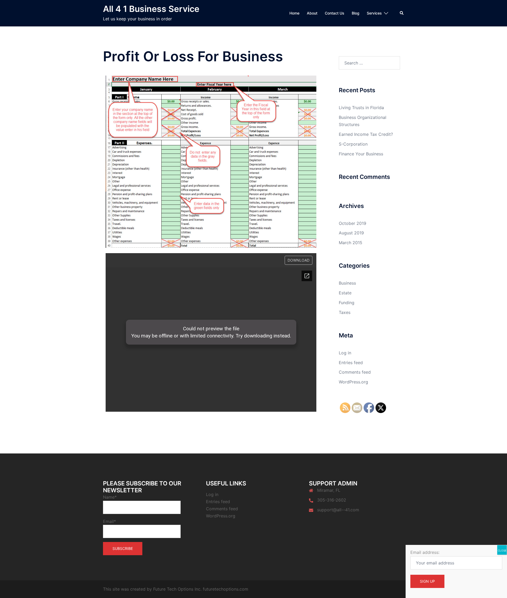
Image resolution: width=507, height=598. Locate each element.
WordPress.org (353, 381)
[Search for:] (369, 62)
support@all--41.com (338, 509)
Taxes (344, 312)
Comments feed (355, 372)
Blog (355, 13)
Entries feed (351, 362)
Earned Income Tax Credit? (366, 134)
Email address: (424, 552)
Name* (110, 497)
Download (298, 260)
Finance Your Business (361, 153)
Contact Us (334, 13)
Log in (345, 352)
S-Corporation (353, 144)
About (312, 13)
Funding (346, 302)
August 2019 (351, 232)
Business (347, 283)
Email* (109, 521)
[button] (402, 13)
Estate (345, 292)
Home (294, 13)
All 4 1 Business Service (151, 9)
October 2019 (352, 223)
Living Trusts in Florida (361, 107)
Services (374, 13)
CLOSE (502, 550)
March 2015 (350, 242)
